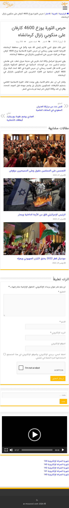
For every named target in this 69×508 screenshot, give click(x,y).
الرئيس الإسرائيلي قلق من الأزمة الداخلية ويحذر (41, 215)
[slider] (37, 450)
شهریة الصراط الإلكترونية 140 (56, 474)
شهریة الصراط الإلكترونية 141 (56, 471)
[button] (34, 434)
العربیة (54, 13)
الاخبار (47, 13)
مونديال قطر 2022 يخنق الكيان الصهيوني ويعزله (41, 258)
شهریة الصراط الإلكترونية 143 (56, 464)
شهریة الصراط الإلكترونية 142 (56, 468)
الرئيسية (63, 13)
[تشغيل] (63, 450)
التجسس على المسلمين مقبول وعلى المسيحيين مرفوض (37, 171)
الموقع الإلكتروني (58, 343)
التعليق (61, 292)
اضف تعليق (33, 41)
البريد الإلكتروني (57, 332)
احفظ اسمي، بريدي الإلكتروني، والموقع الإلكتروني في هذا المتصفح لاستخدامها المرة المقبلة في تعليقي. (36, 356)
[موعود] (34, 4)
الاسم (62, 321)
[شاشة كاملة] (6, 450)
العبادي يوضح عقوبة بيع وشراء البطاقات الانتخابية (20, 117)
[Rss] (37, 500)
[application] (34, 434)
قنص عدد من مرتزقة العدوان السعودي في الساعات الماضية (49, 107)
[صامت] (11, 450)
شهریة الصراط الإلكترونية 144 (56, 461)
